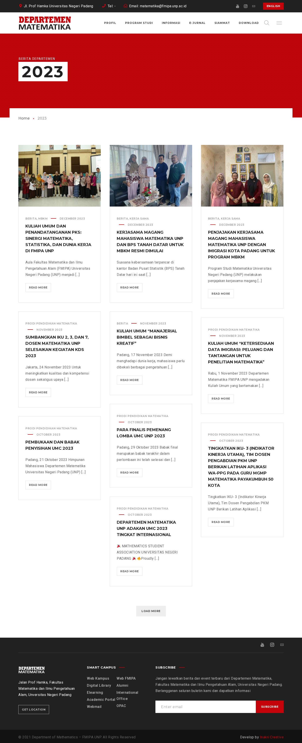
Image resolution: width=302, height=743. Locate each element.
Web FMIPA (126, 678)
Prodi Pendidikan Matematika (51, 323)
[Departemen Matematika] (44, 23)
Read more (39, 289)
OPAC (121, 706)
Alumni (122, 685)
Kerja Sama (139, 218)
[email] (254, 6)
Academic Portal (101, 700)
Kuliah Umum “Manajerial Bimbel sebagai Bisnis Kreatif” (147, 337)
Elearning (95, 692)
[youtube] (238, 6)
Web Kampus (98, 678)
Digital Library (99, 685)
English (273, 6)
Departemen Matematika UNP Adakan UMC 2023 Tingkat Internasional (146, 528)
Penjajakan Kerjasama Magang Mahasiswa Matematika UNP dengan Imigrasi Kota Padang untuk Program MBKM (241, 245)
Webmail (94, 707)
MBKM (43, 218)
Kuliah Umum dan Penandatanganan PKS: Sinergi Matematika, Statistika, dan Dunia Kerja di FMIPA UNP (58, 238)
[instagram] (246, 6)
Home (24, 118)
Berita (31, 218)
